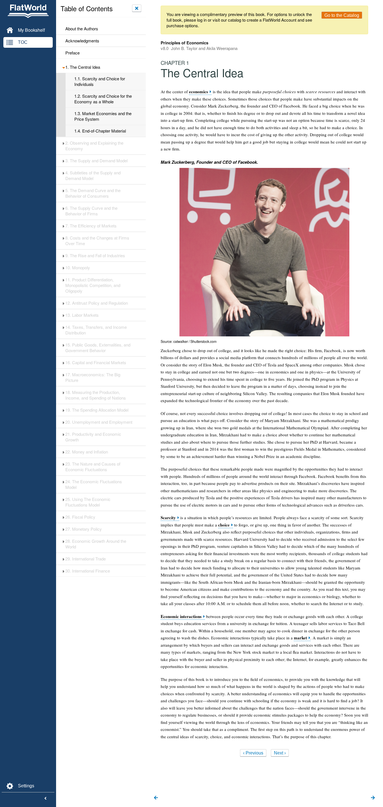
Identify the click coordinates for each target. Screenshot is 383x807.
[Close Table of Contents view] (136, 8)
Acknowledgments (82, 41)
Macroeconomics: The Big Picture (92, 377)
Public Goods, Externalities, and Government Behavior (97, 347)
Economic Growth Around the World (95, 544)
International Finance (87, 571)
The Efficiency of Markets (91, 226)
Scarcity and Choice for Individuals (99, 81)
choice (224, 525)
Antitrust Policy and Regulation (96, 303)
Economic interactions (181, 616)
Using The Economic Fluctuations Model (87, 502)
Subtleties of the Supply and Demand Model (93, 175)
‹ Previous (253, 753)
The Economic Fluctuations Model (93, 484)
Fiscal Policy (80, 517)
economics (198, 91)
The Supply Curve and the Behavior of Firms (91, 210)
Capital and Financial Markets (95, 362)
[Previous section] (155, 798)
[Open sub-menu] (63, 67)
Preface (72, 53)
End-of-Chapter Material (100, 131)
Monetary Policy (83, 529)
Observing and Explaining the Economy (94, 145)
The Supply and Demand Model (96, 160)
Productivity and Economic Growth (93, 437)
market (300, 638)
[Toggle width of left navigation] (45, 798)
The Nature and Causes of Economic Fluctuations (92, 466)
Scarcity (168, 517)
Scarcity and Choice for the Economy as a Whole (103, 98)
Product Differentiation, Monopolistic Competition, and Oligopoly (92, 285)
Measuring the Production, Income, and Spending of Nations (95, 395)
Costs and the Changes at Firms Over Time (97, 240)
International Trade (85, 559)
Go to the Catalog (341, 15)
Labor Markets (82, 315)
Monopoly (77, 267)
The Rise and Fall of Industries (95, 255)
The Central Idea (82, 67)
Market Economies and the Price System (102, 116)
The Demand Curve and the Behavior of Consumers (93, 193)
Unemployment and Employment (98, 422)
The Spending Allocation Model (96, 410)
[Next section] (373, 798)
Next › (280, 753)
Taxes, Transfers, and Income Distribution (96, 330)
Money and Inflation (86, 452)
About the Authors (81, 28)
